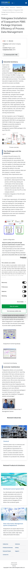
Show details (20, 301)
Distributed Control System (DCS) (13, 489)
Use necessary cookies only (14, 311)
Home (2, 7)
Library (7, 7)
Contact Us (5, 554)
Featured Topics (7, 551)
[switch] (24, 287)
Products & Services (8, 547)
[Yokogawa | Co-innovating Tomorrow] (5, 3)
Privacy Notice (14, 564)
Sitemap (14, 565)
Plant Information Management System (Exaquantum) (13, 524)
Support (17, 551)
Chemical (6, 441)
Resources (12, 7)
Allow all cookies (14, 306)
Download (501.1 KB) (11, 54)
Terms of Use (14, 562)
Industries (5, 544)
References (19, 7)
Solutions (17, 544)
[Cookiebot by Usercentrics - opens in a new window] (20, 258)
